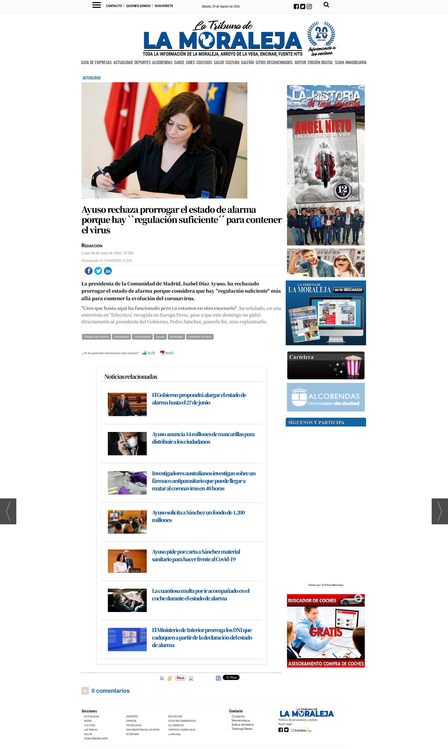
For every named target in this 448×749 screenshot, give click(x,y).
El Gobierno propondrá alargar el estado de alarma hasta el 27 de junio (199, 398)
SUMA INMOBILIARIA (351, 62)
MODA (88, 721)
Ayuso (160, 337)
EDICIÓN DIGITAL (320, 62)
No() (169, 353)
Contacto (114, 6)
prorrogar (176, 337)
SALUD (219, 62)
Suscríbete (164, 6)
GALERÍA (247, 62)
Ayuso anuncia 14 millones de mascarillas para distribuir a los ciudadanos (203, 437)
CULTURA (233, 62)
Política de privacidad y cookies (298, 719)
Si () (151, 353)
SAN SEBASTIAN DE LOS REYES (143, 729)
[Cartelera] (325, 365)
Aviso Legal (285, 724)
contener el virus (200, 337)
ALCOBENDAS (162, 62)
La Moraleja (174, 734)
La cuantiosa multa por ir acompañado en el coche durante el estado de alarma (200, 594)
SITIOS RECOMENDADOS (274, 62)
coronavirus (142, 337)
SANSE (179, 62)
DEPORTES (143, 62)
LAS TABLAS (90, 729)
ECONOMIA (132, 734)
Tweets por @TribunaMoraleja (325, 585)
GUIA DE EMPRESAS (96, 62)
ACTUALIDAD (123, 62)
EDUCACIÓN (175, 716)
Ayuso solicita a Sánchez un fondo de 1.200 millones (198, 516)
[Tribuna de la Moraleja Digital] (325, 313)
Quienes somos (138, 6)
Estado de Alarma (96, 337)
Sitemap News (242, 728)
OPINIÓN (131, 721)
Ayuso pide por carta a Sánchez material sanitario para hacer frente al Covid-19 (196, 555)
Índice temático (243, 724)
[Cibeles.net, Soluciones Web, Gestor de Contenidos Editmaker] (301, 729)
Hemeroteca (241, 720)
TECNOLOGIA (133, 725)
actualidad (121, 337)
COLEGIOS (204, 62)
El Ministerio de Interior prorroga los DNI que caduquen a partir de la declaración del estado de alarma (202, 637)
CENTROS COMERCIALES (181, 729)
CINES (190, 62)
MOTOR (300, 62)
